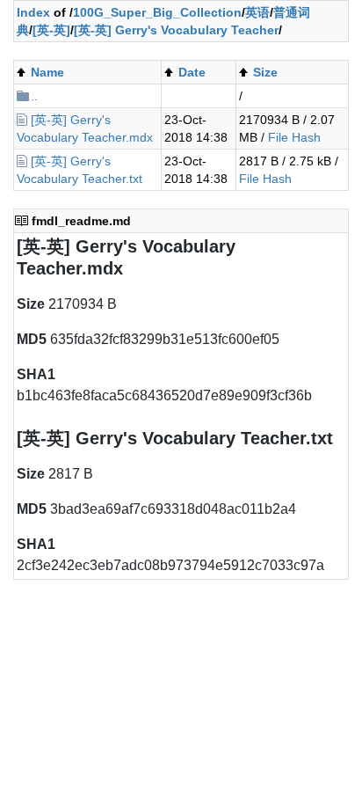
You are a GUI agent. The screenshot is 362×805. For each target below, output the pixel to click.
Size (265, 72)
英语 (257, 12)
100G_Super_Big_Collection (157, 12)
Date (192, 72)
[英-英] (51, 30)
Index (33, 12)
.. (34, 96)
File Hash (294, 137)
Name (47, 72)
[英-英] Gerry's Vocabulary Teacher (176, 30)
